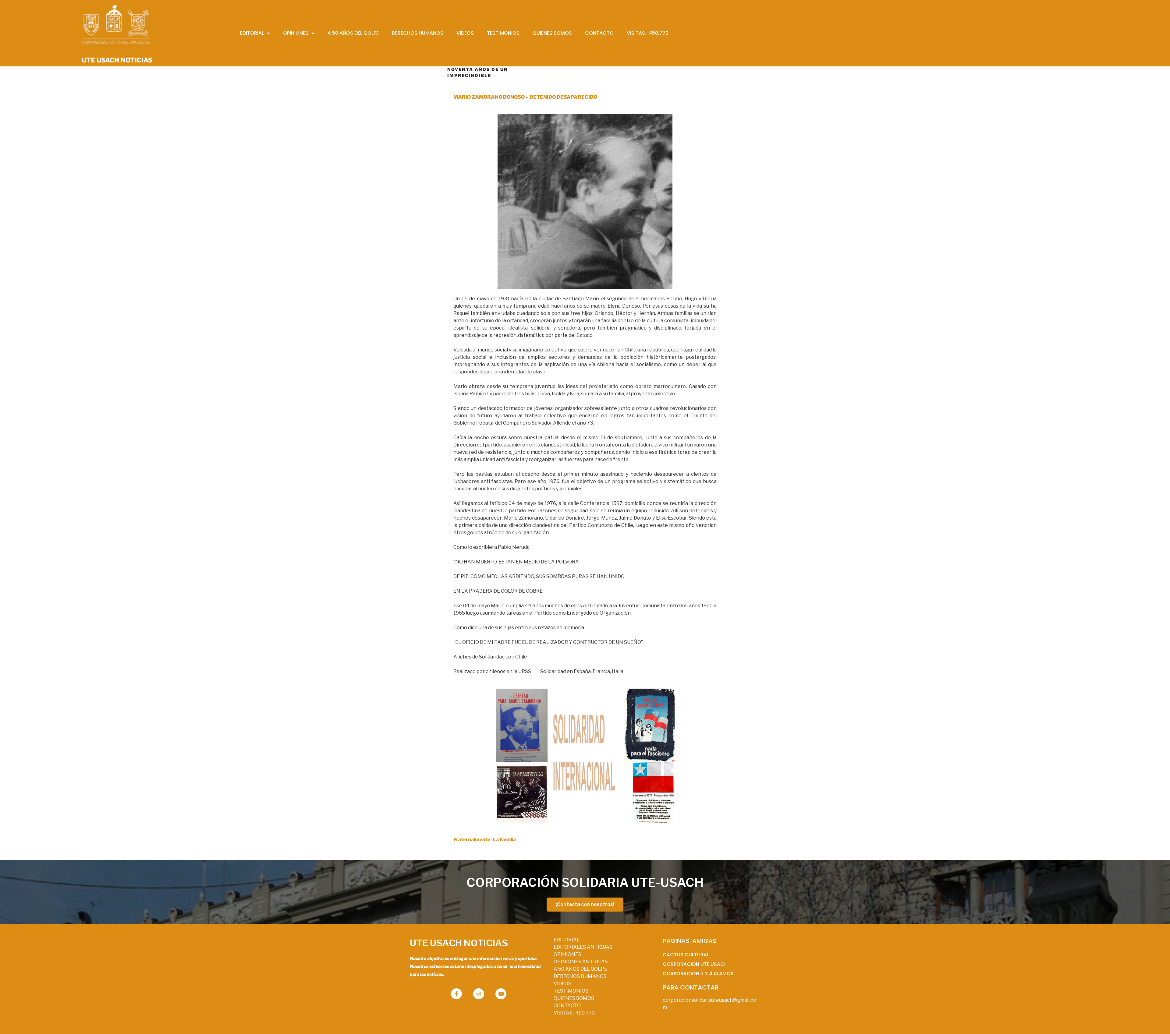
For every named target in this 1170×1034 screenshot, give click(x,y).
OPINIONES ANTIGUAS (581, 962)
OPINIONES (567, 954)
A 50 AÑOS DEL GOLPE (580, 969)
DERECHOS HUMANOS (580, 976)
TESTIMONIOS (571, 991)
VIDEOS (562, 983)
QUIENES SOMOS (574, 998)
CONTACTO (567, 1005)
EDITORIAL (567, 940)
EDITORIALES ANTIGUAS (583, 947)
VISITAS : (574, 1013)
